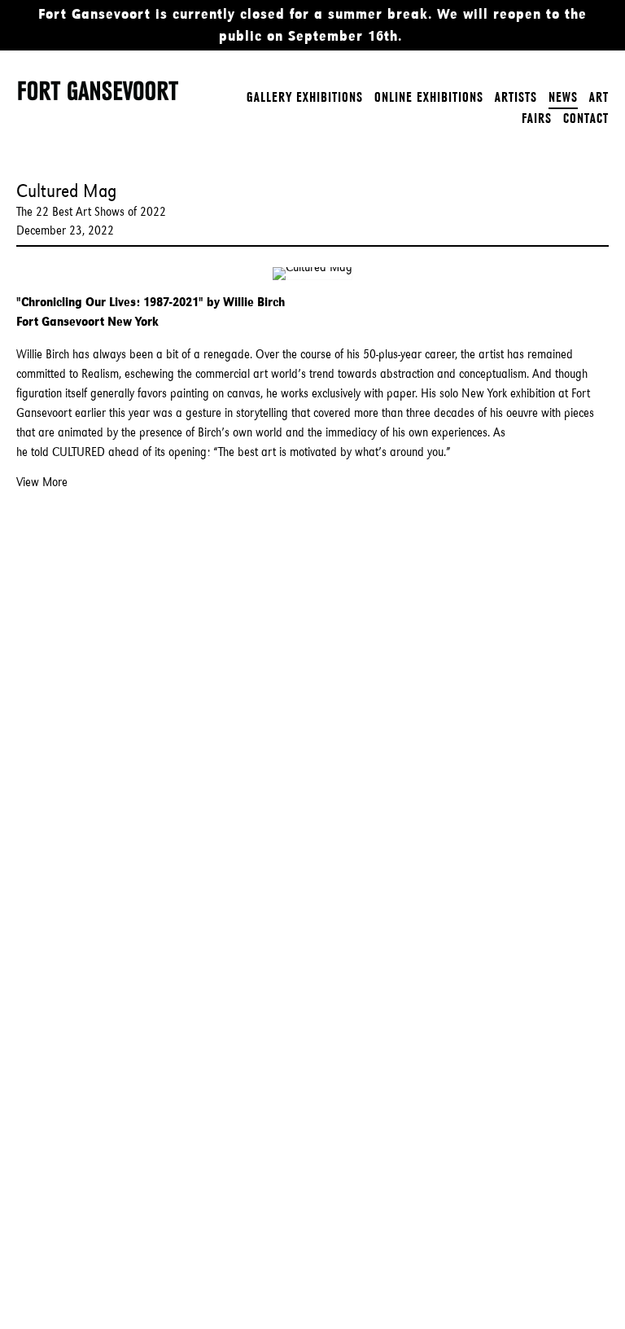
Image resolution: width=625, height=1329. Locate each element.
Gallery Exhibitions (305, 97)
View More (42, 482)
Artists (516, 97)
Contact (586, 118)
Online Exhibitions (428, 97)
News (563, 97)
